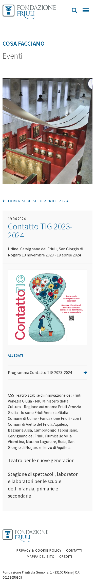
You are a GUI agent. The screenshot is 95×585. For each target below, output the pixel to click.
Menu (85, 10)
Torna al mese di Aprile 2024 (37, 201)
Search (74, 10)
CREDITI (65, 556)
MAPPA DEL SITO (41, 556)
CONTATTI (74, 550)
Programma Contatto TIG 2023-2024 (40, 372)
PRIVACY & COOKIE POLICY (39, 550)
